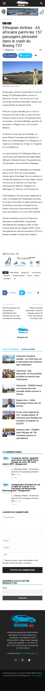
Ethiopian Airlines (19, 275)
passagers (7, 278)
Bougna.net (9, 50)
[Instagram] (22, 660)
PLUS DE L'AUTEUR (28, 349)
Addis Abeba (14, 272)
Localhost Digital (36, 675)
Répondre (14, 477)
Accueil (5, 19)
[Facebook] (15, 660)
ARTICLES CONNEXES (10, 349)
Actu (11, 19)
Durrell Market (33, 678)
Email (4, 588)
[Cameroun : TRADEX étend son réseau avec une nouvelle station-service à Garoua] (8, 388)
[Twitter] (29, 660)
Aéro (9, 23)
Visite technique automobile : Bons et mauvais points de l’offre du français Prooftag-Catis (34, 313)
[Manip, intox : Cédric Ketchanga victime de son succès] (8, 403)
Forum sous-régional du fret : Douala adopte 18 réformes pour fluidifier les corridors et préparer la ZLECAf (29, 418)
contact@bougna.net (29, 653)
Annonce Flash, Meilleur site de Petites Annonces (22, 680)
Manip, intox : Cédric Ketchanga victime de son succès (28, 403)
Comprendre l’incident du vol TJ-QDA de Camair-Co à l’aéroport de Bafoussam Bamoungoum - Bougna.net (21, 487)
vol (15, 278)
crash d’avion (36, 272)
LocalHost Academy (19, 678)
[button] (41, 3)
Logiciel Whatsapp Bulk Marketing (16, 683)
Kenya (29, 275)
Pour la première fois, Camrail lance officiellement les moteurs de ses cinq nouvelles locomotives (11, 313)
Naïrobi (36, 275)
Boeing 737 (25, 272)
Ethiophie (7, 275)
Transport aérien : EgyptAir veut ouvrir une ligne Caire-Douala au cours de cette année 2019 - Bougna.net (20, 461)
